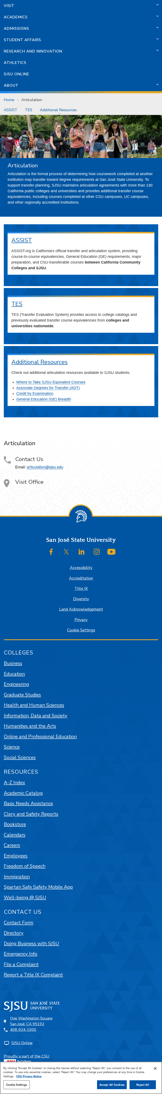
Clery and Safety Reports (31, 814)
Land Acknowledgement (81, 609)
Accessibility (81, 568)
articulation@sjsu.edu (45, 466)
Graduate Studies (22, 694)
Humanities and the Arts (30, 726)
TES (28, 109)
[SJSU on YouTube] (111, 551)
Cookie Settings (81, 630)
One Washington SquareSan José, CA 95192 (31, 1021)
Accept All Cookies (111, 1085)
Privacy (81, 620)
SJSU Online (16, 74)
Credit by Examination (34, 393)
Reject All (142, 1085)
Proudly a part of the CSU (26, 1056)
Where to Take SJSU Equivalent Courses (50, 382)
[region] (81, 1078)
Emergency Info (20, 954)
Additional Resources (58, 109)
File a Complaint (21, 964)
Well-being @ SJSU (25, 897)
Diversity (81, 599)
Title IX (81, 588)
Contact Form (18, 922)
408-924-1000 (23, 1029)
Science (12, 747)
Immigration (17, 876)
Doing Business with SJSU (31, 943)
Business (13, 663)
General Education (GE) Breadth (43, 399)
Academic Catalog (23, 793)
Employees (15, 855)
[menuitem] (10, 110)
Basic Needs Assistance (28, 803)
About (11, 85)
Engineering (16, 684)
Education (14, 674)
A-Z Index (14, 782)
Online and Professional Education (40, 736)
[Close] (155, 1068)
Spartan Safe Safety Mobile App (38, 887)
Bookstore (15, 824)
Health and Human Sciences (34, 705)
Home (9, 99)
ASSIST (10, 109)
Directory (13, 933)
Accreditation (81, 578)
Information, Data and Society (35, 715)
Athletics (15, 62)
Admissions (16, 28)
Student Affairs (22, 39)
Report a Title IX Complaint (33, 974)
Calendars (14, 835)
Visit (9, 5)
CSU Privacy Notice (29, 1076)
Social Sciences (20, 757)
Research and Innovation (33, 51)
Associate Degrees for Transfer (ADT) (48, 388)
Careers (12, 845)
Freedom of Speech (24, 866)
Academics (16, 17)
